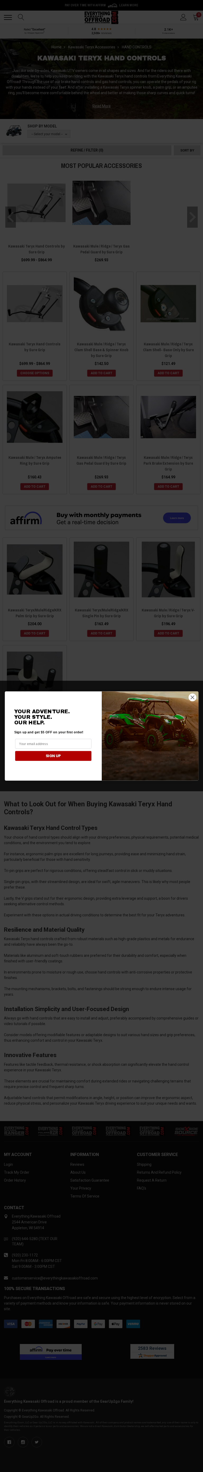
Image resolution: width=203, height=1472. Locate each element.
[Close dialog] (192, 697)
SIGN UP (53, 755)
